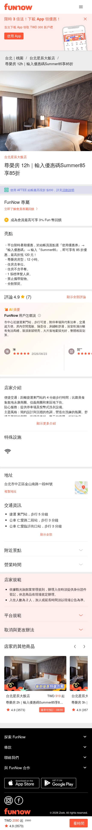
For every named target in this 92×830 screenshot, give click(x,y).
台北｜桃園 (14, 57)
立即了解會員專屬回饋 (19, 209)
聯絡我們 (11, 757)
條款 (8, 747)
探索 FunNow (14, 736)
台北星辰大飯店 (42, 57)
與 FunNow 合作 (17, 767)
